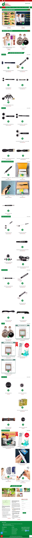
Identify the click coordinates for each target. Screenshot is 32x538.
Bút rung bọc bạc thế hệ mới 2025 (22, 463)
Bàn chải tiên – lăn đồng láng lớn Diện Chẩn (8, 158)
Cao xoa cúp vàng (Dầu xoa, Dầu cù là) (22, 410)
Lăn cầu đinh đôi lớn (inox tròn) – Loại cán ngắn (22, 141)
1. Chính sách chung (24, 529)
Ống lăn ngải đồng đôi (9, 47)
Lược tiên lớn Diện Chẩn (8, 320)
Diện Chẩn (17, 7)
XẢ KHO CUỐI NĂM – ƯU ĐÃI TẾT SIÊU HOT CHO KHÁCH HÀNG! (15, 514)
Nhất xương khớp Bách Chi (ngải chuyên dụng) (8, 356)
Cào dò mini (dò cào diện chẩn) (8, 286)
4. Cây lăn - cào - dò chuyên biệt (6, 216)
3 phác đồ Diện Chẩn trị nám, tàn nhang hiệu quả (6, 515)
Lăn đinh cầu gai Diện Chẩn (22, 87)
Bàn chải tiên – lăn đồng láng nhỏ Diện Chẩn (23, 158)
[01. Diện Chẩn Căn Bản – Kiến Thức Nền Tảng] (23, 18)
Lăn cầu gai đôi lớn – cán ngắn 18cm (8, 124)
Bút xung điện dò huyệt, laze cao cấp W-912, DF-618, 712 (23, 481)
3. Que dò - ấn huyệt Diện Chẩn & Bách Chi (7, 161)
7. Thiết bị (3, 323)
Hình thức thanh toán (14, 530)
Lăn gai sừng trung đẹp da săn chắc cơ (8, 70)
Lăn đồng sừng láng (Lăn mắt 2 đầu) (22, 70)
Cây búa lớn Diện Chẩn (8, 232)
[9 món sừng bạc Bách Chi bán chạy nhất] (9, 18)
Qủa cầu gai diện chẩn (8, 393)
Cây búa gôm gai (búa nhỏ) (22, 232)
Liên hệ (28, 7)
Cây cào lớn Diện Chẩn (22, 286)
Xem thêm (9, 518)
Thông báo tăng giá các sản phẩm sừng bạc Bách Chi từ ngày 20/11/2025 (15, 501)
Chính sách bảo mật (14, 532)
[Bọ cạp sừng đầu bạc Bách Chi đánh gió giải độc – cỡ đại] (23, 39)
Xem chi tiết (28, 54)
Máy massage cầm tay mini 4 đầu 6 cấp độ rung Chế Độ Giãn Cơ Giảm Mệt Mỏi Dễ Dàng (8, 447)
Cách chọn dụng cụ (4, 531)
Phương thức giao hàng (15, 529)
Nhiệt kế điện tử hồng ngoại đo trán (22, 356)
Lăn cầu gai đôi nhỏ (8, 87)
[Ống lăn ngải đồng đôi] (9, 39)
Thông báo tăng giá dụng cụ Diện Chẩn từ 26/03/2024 (15, 516)
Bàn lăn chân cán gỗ (8, 427)
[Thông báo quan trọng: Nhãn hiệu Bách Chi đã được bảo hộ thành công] (6, 502)
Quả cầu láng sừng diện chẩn (23, 427)
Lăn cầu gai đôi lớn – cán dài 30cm (22, 124)
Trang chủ (3, 7)
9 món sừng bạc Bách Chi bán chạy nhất (9, 26)
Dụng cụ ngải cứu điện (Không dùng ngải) (23, 266)
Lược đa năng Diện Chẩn (23, 320)
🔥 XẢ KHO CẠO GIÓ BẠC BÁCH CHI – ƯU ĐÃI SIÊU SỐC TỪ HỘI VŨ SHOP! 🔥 (16, 509)
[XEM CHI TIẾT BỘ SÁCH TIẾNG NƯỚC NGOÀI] (20, 494)
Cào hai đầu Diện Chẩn (22, 303)
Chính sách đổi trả (14, 531)
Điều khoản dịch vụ (14, 533)
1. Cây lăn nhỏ (4, 54)
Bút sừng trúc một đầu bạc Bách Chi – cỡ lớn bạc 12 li (22, 196)
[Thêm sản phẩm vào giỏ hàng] (9, 23)
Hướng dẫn (25, 7)
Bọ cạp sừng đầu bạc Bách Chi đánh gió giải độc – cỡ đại (23, 47)
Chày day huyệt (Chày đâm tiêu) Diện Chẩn (22, 249)
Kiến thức (20, 7)
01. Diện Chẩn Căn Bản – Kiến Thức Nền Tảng (23, 26)
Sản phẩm (10, 7)
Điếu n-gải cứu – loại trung (8, 373)
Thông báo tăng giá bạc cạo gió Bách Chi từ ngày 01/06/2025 (16, 511)
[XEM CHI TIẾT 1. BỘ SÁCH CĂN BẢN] (8, 492)
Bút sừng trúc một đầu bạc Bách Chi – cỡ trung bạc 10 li (22, 178)
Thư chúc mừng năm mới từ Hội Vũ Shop (16, 518)
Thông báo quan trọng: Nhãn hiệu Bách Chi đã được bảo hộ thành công (6, 507)
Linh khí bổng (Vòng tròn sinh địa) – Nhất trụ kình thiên (8, 178)
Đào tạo (13, 7)
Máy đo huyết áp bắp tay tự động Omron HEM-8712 (8, 480)
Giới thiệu (7, 7)
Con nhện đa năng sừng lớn (8, 262)
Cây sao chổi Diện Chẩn (8, 213)
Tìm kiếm (29, 7)
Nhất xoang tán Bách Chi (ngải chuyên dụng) (22, 339)
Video (22, 7)
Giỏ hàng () (27, 0)
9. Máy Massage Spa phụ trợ (5, 430)
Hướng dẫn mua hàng (14, 528)
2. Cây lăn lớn (3, 108)
